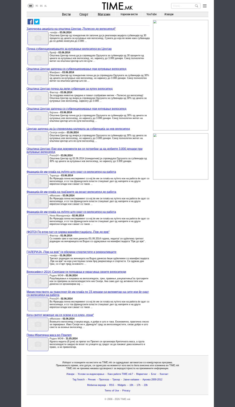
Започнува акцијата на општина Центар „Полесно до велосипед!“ (71, 28)
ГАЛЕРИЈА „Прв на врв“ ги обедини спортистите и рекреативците (71, 252)
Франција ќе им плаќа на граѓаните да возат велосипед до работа (71, 191)
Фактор (54, 92)
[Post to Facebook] (30, 21)
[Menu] (204, 6)
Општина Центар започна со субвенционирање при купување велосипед (76, 68)
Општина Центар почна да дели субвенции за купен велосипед (70, 88)
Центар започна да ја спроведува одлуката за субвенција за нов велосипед (78, 128)
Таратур (54, 175)
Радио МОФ (57, 275)
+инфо (53, 32)
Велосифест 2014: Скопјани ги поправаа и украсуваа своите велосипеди (76, 271)
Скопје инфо (57, 132)
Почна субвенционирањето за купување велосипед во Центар (69, 48)
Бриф (53, 52)
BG (41, 5)
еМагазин (55, 195)
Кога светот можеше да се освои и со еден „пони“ (60, 315)
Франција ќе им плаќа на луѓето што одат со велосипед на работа (71, 171)
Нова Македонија (60, 215)
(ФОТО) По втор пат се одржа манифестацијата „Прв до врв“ (68, 231)
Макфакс (55, 72)
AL (45, 5)
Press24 (54, 155)
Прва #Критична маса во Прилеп (49, 335)
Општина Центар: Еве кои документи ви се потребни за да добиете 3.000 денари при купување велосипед (84, 150)
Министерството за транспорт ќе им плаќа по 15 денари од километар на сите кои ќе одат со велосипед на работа (88, 293)
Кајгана (54, 112)
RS (37, 5)
